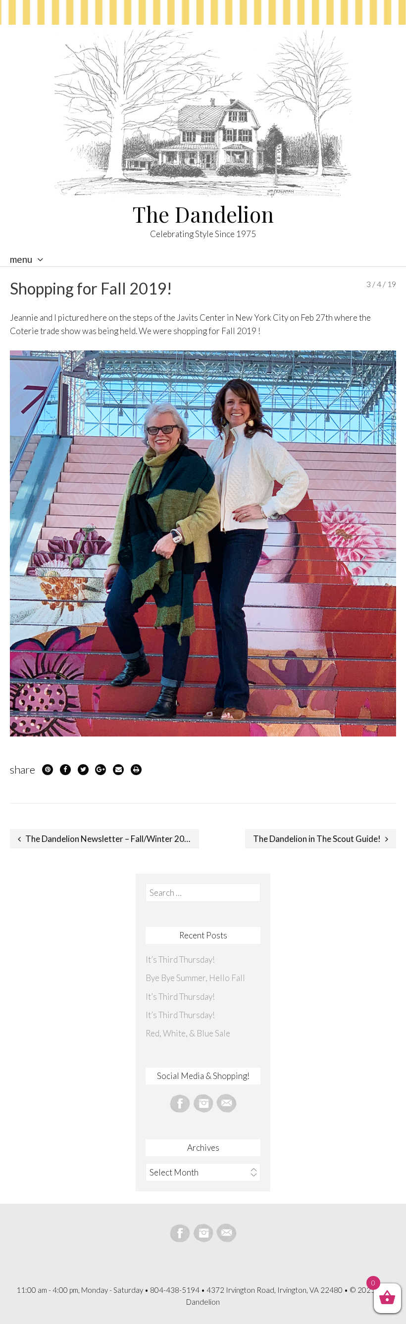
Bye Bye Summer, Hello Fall (195, 978)
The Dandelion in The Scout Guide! (317, 839)
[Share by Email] (118, 769)
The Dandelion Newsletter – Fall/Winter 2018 (109, 839)
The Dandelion (203, 213)
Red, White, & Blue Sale (188, 1033)
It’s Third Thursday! (180, 959)
